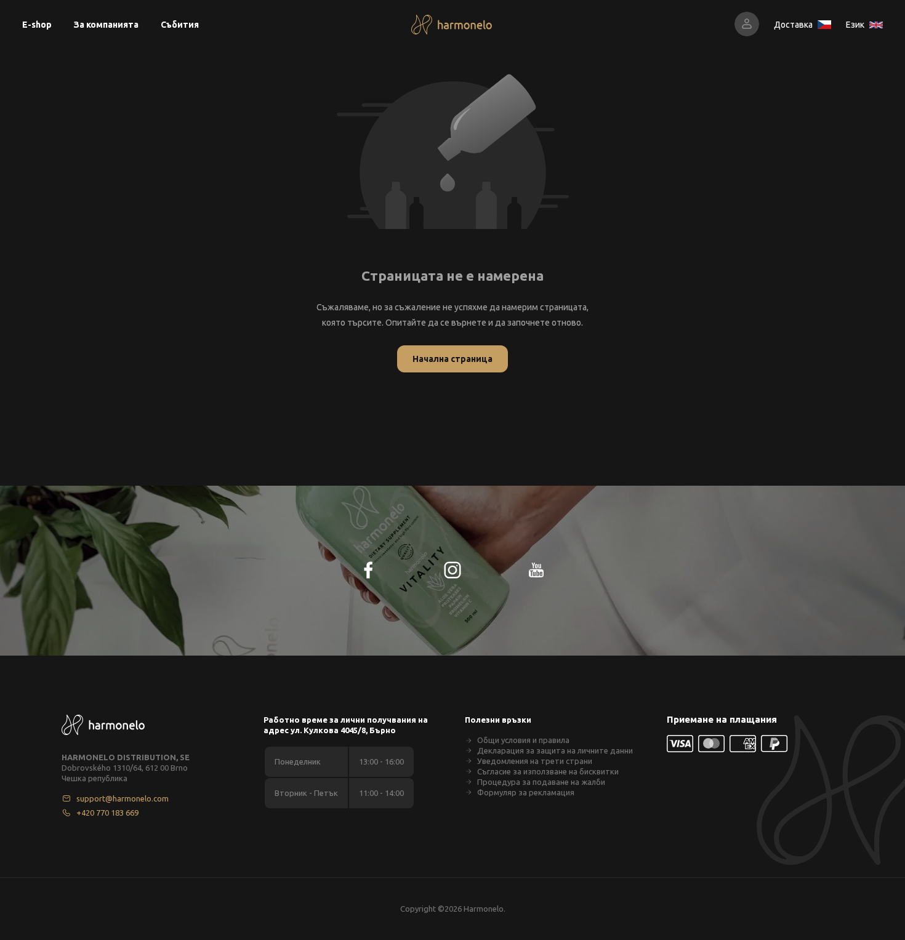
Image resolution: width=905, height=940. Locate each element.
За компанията (106, 25)
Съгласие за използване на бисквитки (548, 771)
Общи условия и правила (523, 740)
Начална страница (452, 359)
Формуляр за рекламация (525, 792)
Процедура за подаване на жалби (541, 781)
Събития (180, 25)
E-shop (37, 25)
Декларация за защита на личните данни (555, 750)
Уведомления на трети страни (534, 761)
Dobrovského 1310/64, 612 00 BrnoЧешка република (125, 772)
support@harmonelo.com (122, 798)
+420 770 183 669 (107, 812)
